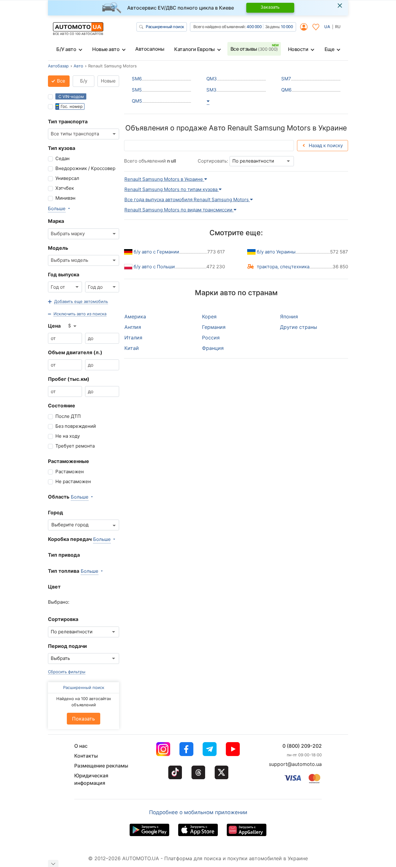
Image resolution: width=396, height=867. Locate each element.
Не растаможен (73, 481)
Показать (83, 719)
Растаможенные (68, 461)
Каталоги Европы (194, 49)
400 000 (254, 26)
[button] (78, 302)
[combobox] (83, 134)
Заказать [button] (270, 7)
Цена (54, 326)
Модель (58, 248)
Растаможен (69, 471)
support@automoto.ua (295, 764)
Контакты (86, 756)
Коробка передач (70, 539)
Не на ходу (67, 436)
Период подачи (67, 646)
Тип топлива (63, 571)
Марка (56, 221)
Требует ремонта (75, 446)
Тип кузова (61, 148)
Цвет (54, 587)
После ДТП (68, 416)
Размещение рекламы (101, 766)
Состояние (61, 405)
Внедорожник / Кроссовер (85, 168)
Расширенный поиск (165, 26)
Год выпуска (63, 274)
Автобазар (58, 65)
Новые (108, 81)
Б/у (83, 81)
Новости (298, 49)
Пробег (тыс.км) (68, 379)
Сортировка (63, 619)
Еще (329, 49)
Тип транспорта (68, 121)
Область (58, 497)
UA (327, 26)
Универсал (67, 178)
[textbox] (72, 525)
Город (55, 512)
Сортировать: (213, 161)
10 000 (287, 26)
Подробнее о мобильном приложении (198, 812)
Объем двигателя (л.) (75, 352)
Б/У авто (66, 49)
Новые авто (105, 49)
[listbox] (73, 326)
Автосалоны (149, 49)
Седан (62, 158)
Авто (78, 65)
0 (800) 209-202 (302, 746)
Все (60, 81)
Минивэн (65, 198)
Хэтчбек (64, 188)
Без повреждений (75, 426)
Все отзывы (254, 49)
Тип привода (64, 555)
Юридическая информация (91, 779)
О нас (81, 746)
